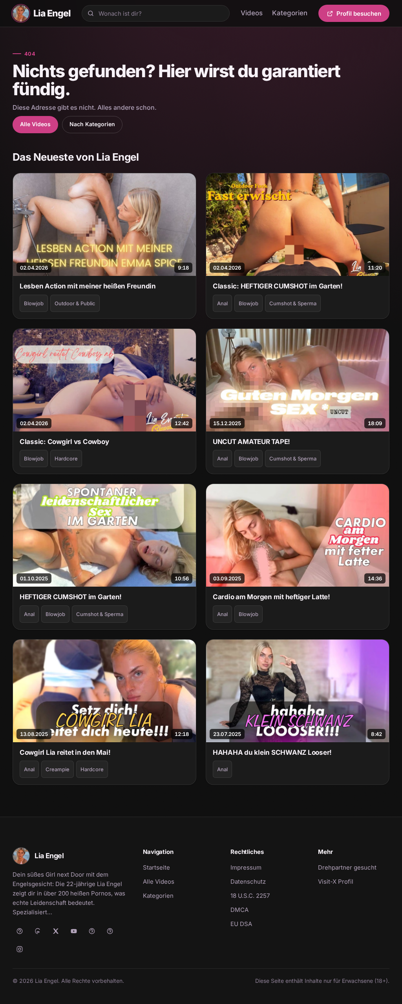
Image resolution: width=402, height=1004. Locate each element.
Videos (252, 13)
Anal (222, 303)
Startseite (156, 867)
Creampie (57, 769)
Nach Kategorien (92, 124)
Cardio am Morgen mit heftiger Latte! (271, 597)
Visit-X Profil (353, 881)
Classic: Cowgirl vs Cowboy (64, 442)
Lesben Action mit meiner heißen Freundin (88, 286)
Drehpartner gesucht (347, 867)
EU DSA (241, 924)
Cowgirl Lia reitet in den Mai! (65, 752)
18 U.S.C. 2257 (250, 895)
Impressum (245, 867)
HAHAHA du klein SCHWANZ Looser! (272, 752)
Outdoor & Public (75, 303)
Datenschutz (248, 881)
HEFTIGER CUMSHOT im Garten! (71, 597)
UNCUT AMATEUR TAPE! (251, 442)
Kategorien (289, 13)
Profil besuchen (362, 15)
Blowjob (34, 303)
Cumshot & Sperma (292, 303)
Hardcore (66, 458)
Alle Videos (35, 124)
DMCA (239, 909)
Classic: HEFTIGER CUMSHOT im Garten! (278, 286)
